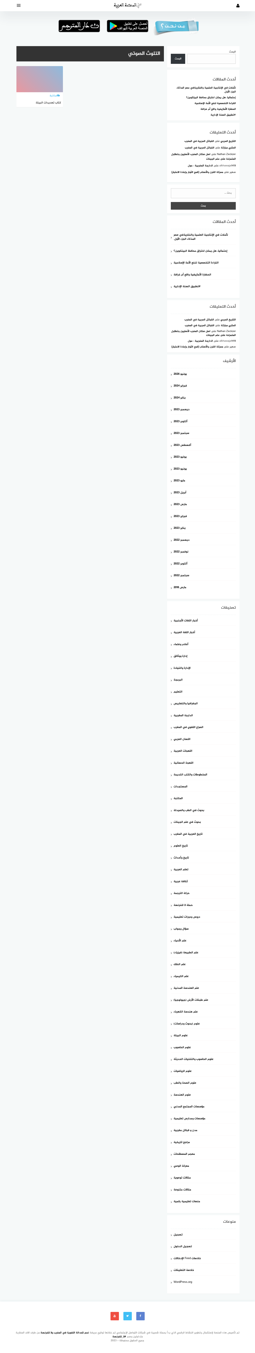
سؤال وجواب (181, 929)
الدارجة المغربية (183, 716)
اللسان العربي (182, 739)
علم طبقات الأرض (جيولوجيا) (191, 1000)
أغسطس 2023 (182, 445)
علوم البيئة (181, 1036)
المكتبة (178, 798)
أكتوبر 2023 (180, 422)
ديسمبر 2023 (181, 410)
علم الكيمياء (181, 976)
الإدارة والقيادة (182, 668)
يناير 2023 (180, 528)
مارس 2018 (180, 587)
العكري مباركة (228, 148)
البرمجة (178, 680)
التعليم (178, 692)
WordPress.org (183, 1282)
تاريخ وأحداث (181, 858)
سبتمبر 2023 (181, 433)
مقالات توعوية (182, 1178)
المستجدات (180, 787)
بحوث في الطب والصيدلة (189, 810)
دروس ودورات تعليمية (187, 917)
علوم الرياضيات (183, 1071)
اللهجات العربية (183, 751)
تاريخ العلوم (181, 846)
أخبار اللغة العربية (184, 632)
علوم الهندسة (182, 1095)
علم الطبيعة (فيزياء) (186, 953)
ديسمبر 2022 (181, 540)
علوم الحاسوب (182, 1048)
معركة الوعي (181, 1166)
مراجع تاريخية (182, 1142)
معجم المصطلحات (184, 1154)
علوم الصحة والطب (185, 1083)
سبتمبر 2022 (181, 576)
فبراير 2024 (180, 386)
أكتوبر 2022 (180, 564)
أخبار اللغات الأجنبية (186, 621)
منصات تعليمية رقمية (187, 1202)
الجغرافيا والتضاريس (186, 704)
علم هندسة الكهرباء (186, 1012)
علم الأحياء (180, 941)
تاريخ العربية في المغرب (188, 834)
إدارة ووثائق (180, 656)
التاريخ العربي (228, 141)
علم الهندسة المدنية (186, 988)
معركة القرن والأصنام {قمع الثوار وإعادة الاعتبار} (197, 172)
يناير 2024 (180, 398)
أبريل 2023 (180, 493)
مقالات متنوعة (182, 1190)
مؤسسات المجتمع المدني (189, 1107)
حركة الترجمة (181, 893)
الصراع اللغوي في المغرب (188, 727)
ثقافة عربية (181, 882)
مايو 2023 (179, 481)
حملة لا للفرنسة (183, 905)
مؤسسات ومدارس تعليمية (189, 1119)
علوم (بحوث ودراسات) (187, 1024)
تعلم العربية (181, 870)
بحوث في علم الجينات (187, 822)
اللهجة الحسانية (183, 763)
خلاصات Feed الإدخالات (187, 1258)
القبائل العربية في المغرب (199, 141)
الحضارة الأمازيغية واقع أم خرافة (218, 109)
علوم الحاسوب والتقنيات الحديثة (193, 1059)
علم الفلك (180, 964)
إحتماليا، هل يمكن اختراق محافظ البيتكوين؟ (211, 97)
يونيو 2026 (180, 374)
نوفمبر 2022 (181, 552)
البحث (232, 52)
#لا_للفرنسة (119, 1337)
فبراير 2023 (180, 516)
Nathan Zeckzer (226, 154)
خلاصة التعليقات (184, 1270)
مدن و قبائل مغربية (185, 1130)
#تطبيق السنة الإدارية (223, 115)
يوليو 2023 (180, 457)
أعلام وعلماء (181, 644)
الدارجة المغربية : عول (200, 166)
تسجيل (178, 1235)
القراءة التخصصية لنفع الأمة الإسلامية (215, 103)
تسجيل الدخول (183, 1247)
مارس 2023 (180, 504)
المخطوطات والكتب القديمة (190, 775)
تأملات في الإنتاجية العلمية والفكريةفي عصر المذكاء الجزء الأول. (206, 90)
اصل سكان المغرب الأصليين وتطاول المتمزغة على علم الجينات (203, 333)
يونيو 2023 (180, 469)
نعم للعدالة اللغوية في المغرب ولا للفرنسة (65, 1333)
